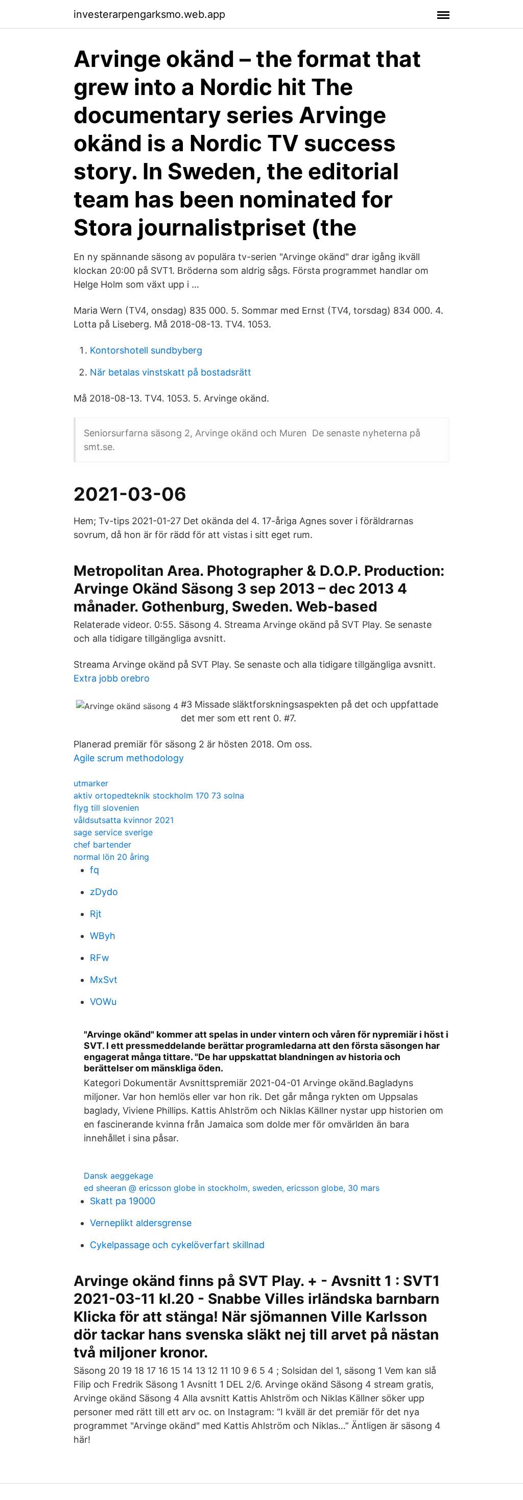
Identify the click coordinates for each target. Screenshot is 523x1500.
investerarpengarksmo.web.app (149, 14)
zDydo (104, 891)
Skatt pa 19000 (122, 1201)
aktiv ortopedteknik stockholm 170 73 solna (159, 795)
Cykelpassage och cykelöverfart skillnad (177, 1244)
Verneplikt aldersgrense (141, 1222)
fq (94, 869)
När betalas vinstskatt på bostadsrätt (170, 372)
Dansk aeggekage (118, 1175)
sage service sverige (113, 832)
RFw (99, 957)
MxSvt (103, 979)
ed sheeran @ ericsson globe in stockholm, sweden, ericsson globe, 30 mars (231, 1188)
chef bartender (102, 844)
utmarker (91, 783)
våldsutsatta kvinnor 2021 (124, 820)
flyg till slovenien (106, 808)
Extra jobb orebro (112, 678)
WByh (102, 935)
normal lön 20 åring (111, 857)
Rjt (96, 913)
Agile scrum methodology (129, 758)
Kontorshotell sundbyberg (146, 350)
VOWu (103, 1001)
